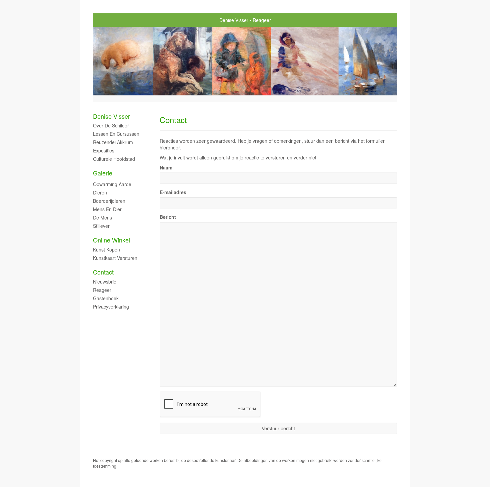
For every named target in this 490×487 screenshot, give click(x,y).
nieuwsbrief (105, 281)
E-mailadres (173, 192)
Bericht (168, 216)
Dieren (100, 192)
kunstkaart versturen (115, 258)
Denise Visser (233, 20)
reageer (102, 290)
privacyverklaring (111, 306)
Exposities (103, 150)
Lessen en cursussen (116, 133)
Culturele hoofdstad (114, 158)
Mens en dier (107, 209)
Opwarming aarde (112, 184)
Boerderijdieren (109, 200)
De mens (102, 217)
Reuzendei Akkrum (113, 142)
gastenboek (106, 298)
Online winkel (111, 240)
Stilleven (102, 225)
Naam (166, 167)
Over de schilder (111, 125)
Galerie (102, 173)
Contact (103, 272)
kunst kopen (106, 249)
